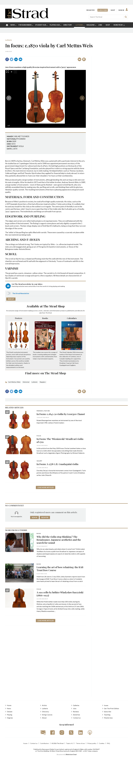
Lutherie (8, 40)
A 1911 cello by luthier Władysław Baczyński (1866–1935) (60, 594)
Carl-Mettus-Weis (14, 382)
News (9, 708)
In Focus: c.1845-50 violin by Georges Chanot (61, 414)
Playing (9, 715)
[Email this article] (20, 59)
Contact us (77, 718)
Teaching (107, 715)
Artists (44, 705)
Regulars (43, 382)
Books (45, 318)
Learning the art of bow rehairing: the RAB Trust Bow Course (60, 569)
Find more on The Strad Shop (45, 373)
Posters (18, 318)
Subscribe (102, 10)
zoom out (15, 72)
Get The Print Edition (111, 708)
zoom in (11, 72)
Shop (113, 10)
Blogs (39, 533)
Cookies (101, 743)
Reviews (76, 712)
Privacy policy (91, 743)
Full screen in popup (7, 72)
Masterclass (108, 718)
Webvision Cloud (71, 754)
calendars (46, 311)
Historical (26, 382)
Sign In (121, 10)
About (44, 718)
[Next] (82, 98)
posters (35, 311)
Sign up (11, 299)
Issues (106, 705)
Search (125, 17)
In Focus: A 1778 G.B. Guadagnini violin (57, 464)
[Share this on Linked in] (16, 59)
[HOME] (7, 25)
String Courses (47, 715)
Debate (9, 712)
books (41, 311)
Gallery (39, 461)
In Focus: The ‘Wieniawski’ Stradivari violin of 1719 (60, 440)
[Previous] (8, 98)
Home (9, 705)
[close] (85, 55)
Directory (45, 712)
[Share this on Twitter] (11, 59)
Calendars (72, 318)
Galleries (76, 705)
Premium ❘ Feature (43, 411)
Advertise (76, 715)
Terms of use (80, 743)
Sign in (58, 55)
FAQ (108, 743)
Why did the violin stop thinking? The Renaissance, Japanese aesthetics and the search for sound (59, 539)
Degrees (10, 718)
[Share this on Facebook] (7, 59)
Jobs (74, 708)
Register (90, 10)
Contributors (44, 743)
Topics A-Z (69, 743)
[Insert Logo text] (27, 18)
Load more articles (46, 487)
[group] (118, 25)
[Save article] (84, 59)
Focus (39, 436)
